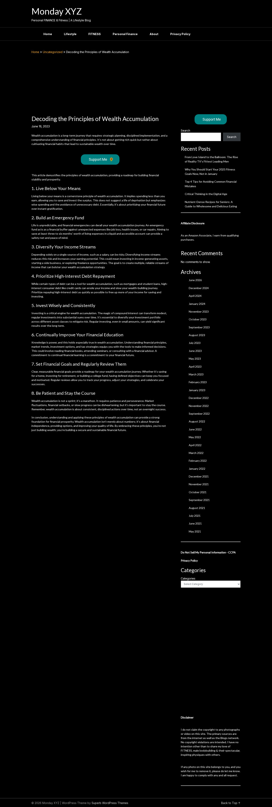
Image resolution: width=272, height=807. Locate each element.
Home (47, 34)
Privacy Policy (180, 34)
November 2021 (199, 484)
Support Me (101, 159)
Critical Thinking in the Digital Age (206, 194)
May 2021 (195, 531)
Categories (188, 578)
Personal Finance (125, 34)
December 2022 (199, 398)
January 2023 (197, 390)
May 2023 (195, 358)
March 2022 (196, 453)
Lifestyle (70, 34)
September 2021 (199, 500)
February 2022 (198, 460)
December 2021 (199, 476)
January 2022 (197, 468)
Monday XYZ (56, 11)
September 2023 (199, 327)
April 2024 (195, 295)
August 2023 (197, 335)
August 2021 (197, 508)
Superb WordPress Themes (110, 803)
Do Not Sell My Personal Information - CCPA (208, 552)
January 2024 (197, 303)
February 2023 (198, 382)
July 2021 (195, 515)
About (154, 34)
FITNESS (94, 34)
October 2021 (197, 492)
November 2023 (199, 311)
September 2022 (199, 413)
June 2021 (195, 523)
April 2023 (195, 366)
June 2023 (195, 350)
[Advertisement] (136, 84)
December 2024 (199, 288)
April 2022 (195, 445)
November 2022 (199, 405)
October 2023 (197, 319)
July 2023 (195, 342)
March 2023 (196, 374)
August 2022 (197, 421)
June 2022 (195, 429)
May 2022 (195, 437)
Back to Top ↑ (231, 803)
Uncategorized (53, 52)
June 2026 (195, 280)
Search (185, 130)
